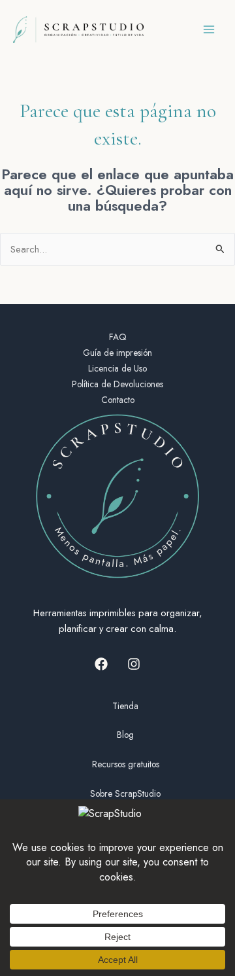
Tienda (125, 705)
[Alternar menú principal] (209, 29)
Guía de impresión (117, 352)
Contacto (117, 399)
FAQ (118, 336)
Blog (125, 734)
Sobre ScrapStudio (125, 793)
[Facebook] (101, 664)
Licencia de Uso (117, 368)
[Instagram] (134, 664)
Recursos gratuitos (125, 764)
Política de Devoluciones (117, 384)
